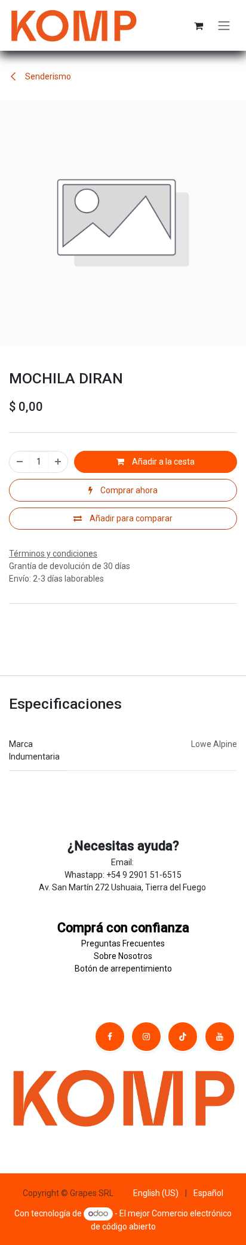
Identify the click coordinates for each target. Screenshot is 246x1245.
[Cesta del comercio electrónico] (198, 25)
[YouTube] (219, 1036)
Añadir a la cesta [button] (162, 461)
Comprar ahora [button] (128, 490)
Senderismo (47, 76)
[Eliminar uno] (20, 461)
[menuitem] (156, 1193)
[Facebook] (109, 1036)
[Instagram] (146, 1036)
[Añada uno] (58, 461)
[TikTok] (182, 1036)
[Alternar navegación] (224, 25)
